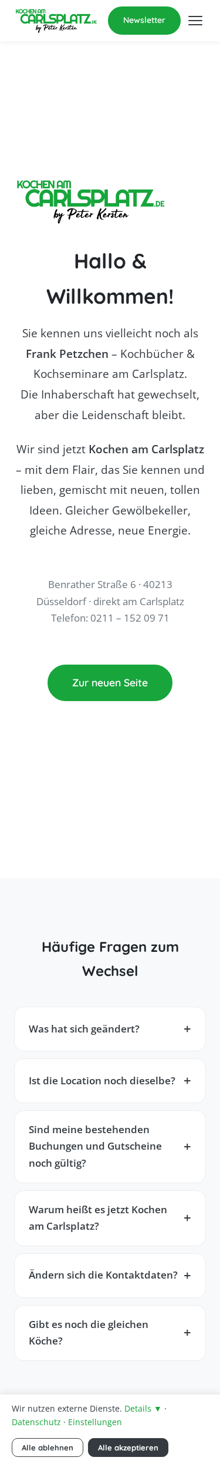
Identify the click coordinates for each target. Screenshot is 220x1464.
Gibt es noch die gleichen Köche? (88, 1332)
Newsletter (144, 20)
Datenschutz (36, 1422)
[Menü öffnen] (195, 20)
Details (143, 1408)
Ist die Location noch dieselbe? (102, 1080)
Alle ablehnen (47, 1447)
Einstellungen (95, 1422)
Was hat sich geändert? (84, 1028)
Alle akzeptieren (128, 1447)
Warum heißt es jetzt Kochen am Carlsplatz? (98, 1218)
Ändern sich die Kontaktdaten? (103, 1275)
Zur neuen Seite (110, 682)
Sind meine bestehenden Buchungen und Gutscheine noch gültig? (95, 1146)
